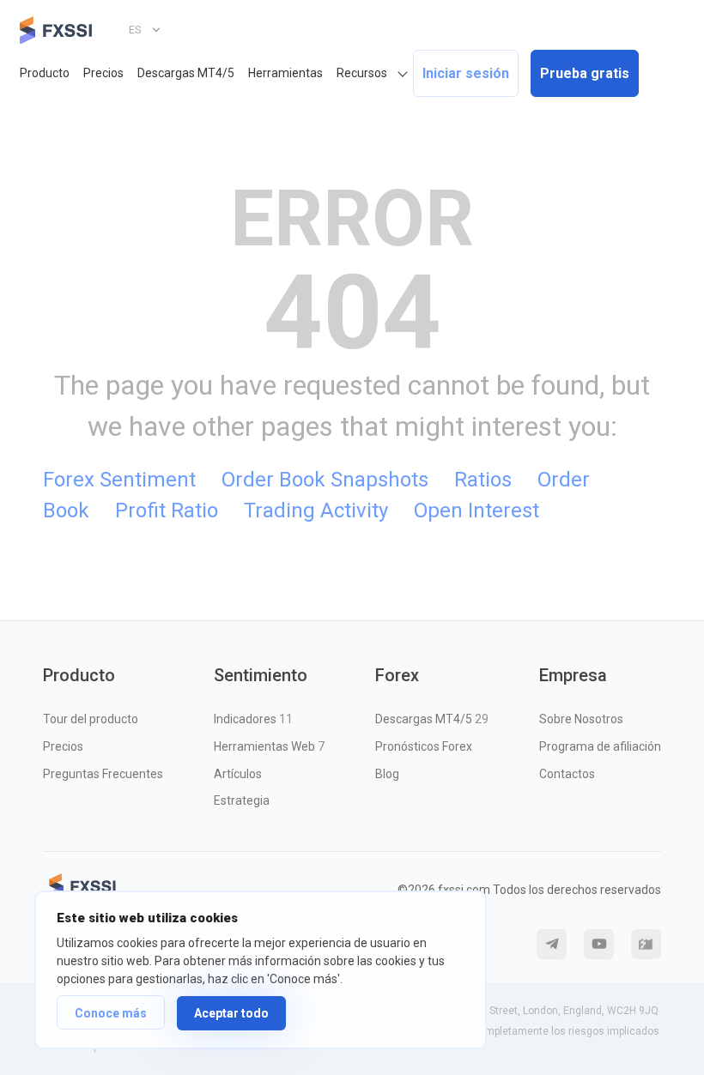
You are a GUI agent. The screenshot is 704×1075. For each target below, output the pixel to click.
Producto (45, 73)
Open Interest (476, 510)
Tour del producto (90, 719)
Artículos (238, 774)
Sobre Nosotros (581, 719)
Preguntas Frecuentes (103, 774)
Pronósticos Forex (423, 746)
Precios (103, 73)
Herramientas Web (269, 746)
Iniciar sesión (465, 73)
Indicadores (253, 719)
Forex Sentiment (119, 480)
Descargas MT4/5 (185, 73)
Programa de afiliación (600, 746)
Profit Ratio (166, 510)
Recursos (362, 73)
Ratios (483, 480)
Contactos (567, 774)
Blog (387, 774)
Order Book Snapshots (325, 480)
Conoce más (111, 1013)
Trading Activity (316, 510)
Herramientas (285, 73)
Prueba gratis (584, 73)
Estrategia (242, 800)
